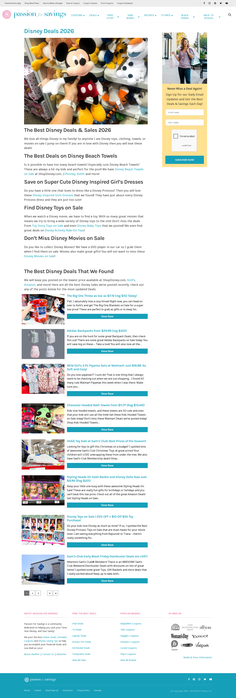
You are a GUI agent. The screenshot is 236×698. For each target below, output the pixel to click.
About (27, 690)
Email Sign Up (52, 690)
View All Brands (128, 660)
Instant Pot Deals (81, 641)
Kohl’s (81, 174)
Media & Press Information (197, 657)
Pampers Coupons (130, 641)
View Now (107, 316)
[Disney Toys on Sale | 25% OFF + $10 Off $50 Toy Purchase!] (43, 530)
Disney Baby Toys (89, 226)
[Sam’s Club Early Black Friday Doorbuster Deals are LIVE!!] (43, 570)
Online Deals (49, 637)
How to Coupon (73, 3)
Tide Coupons (127, 629)
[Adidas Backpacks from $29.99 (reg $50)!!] (43, 344)
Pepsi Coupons (128, 654)
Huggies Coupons (129, 635)
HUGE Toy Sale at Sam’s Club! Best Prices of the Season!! (106, 441)
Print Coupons (107, 3)
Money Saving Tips (48, 640)
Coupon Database (125, 3)
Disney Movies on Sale (39, 256)
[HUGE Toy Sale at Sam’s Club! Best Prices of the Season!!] (43, 454)
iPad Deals (77, 623)
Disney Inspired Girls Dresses (53, 195)
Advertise (61, 654)
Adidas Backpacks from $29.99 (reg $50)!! (97, 331)
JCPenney (69, 174)
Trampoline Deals (81, 654)
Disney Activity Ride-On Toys (64, 230)
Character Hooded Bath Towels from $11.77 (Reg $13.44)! (106, 405)
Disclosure (68, 690)
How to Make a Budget (53, 3)
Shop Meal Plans (32, 3)
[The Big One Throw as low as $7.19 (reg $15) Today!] (43, 309)
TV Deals (77, 629)
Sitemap (97, 690)
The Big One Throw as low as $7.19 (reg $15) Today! (102, 296)
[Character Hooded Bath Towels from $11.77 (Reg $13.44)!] (43, 418)
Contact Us (48, 654)
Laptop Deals (79, 635)
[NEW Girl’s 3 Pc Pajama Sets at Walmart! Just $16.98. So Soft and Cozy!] (43, 379)
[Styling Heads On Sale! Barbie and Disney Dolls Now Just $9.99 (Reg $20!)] (43, 490)
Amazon (29, 285)
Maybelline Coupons (130, 623)
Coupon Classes (90, 3)
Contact (37, 690)
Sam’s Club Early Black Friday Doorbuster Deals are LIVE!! (107, 556)
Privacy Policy (83, 690)
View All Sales (79, 660)
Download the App (13, 3)
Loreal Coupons (128, 647)
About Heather (32, 654)
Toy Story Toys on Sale (47, 226)
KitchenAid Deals (81, 647)
